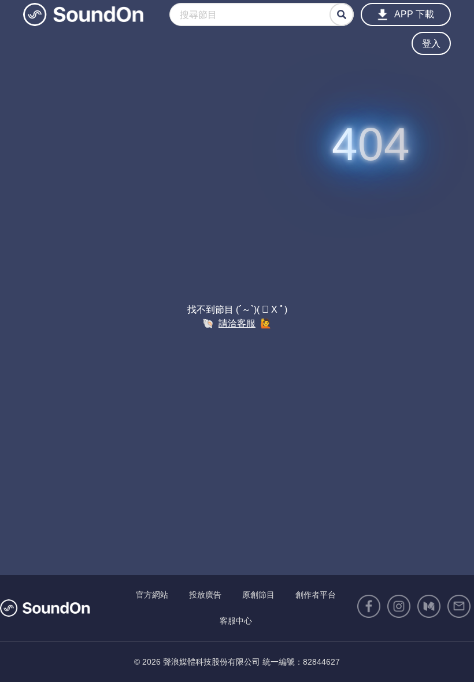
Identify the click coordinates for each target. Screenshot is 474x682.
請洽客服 (237, 323)
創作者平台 (315, 594)
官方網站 (152, 594)
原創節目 (258, 594)
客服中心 (236, 620)
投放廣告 (205, 594)
